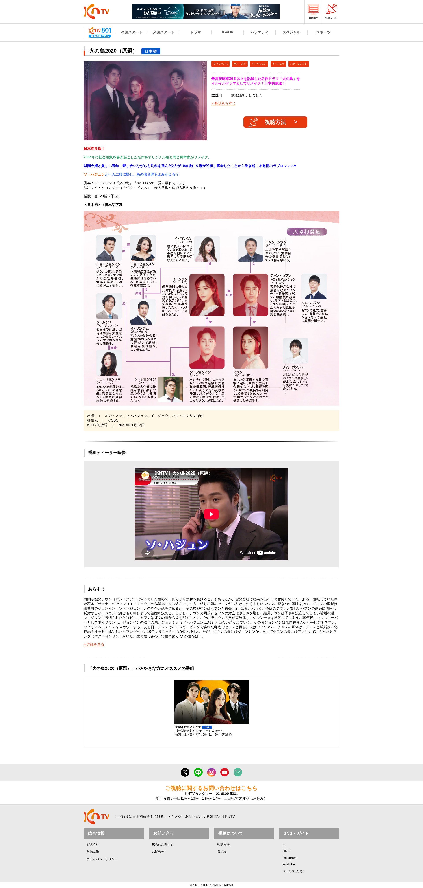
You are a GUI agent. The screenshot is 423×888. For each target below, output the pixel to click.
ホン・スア (240, 63)
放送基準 (93, 851)
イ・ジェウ (278, 63)
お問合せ (158, 851)
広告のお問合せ (163, 844)
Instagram (289, 857)
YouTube (288, 864)
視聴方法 (275, 122)
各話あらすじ (225, 103)
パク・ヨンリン (298, 63)
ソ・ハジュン (259, 63)
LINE (285, 851)
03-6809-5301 (227, 794)
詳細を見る (95, 644)
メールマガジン (293, 871)
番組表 (221, 851)
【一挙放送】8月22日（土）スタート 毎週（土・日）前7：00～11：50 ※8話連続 (203, 730)
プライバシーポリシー (102, 859)
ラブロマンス (220, 63)
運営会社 (93, 844)
